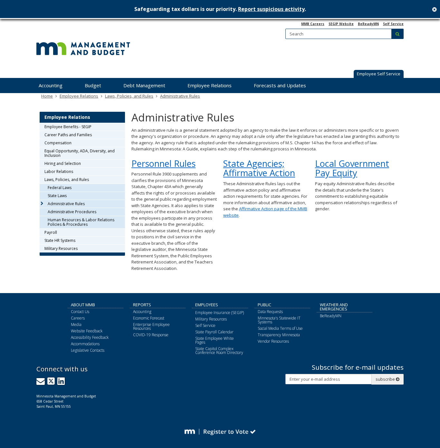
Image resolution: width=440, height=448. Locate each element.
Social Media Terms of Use (280, 328)
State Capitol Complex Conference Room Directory (219, 350)
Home (47, 96)
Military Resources (61, 248)
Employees (206, 305)
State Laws (57, 195)
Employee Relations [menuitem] (209, 85)
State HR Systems (59, 240)
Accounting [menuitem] (50, 85)
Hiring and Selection (62, 163)
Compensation (58, 143)
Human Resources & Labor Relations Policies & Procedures (81, 222)
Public (264, 305)
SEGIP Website (341, 24)
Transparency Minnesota (279, 335)
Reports (142, 305)
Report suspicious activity (271, 9)
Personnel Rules (163, 163)
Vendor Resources (273, 341)
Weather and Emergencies (334, 307)
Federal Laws (60, 187)
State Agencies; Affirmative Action (259, 168)
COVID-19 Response (150, 335)
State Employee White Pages (214, 340)
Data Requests (270, 311)
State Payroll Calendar (214, 332)
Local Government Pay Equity (352, 168)
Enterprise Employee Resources (151, 326)
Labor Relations (58, 171)
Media (76, 324)
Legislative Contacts (87, 350)
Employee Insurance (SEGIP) (219, 312)
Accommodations (85, 344)
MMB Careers (312, 24)
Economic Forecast (148, 318)
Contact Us (80, 311)
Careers (78, 318)
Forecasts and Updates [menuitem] (280, 85)
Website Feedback (86, 331)
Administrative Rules (180, 96)
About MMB (83, 305)
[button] (379, 74)
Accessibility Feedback (90, 337)
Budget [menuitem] (93, 85)
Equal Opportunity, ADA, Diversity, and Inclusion (79, 153)
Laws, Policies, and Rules (129, 96)
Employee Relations (79, 96)
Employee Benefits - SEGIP (67, 126)
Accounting (142, 311)
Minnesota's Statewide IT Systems (279, 320)
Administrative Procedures (72, 211)
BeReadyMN (368, 24)
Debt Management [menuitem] (144, 85)
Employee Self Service (378, 74)
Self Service (393, 24)
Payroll (50, 232)
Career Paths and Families (68, 135)
